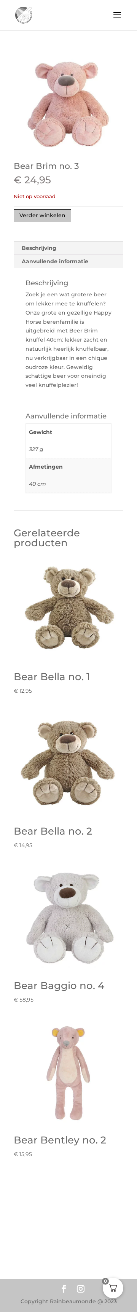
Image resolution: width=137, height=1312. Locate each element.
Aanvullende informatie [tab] (55, 261)
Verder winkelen (42, 215)
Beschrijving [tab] (39, 248)
